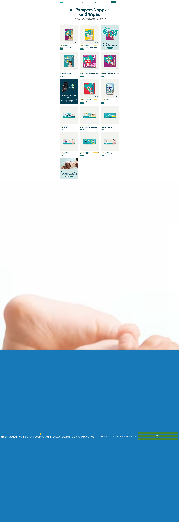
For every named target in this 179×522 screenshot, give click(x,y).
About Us (108, 2)
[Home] (62, 2)
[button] (117, 23)
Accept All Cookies (158, 433)
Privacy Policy (12, 437)
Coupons (90, 2)
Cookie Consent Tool (68, 437)
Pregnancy (96, 2)
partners (21, 436)
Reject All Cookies (158, 435)
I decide (158, 438)
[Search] (118, 2)
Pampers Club (83, 2)
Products (77, 2)
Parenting (102, 2)
